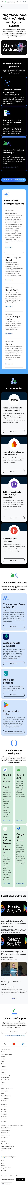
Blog (2, 1064)
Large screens (4, 1091)
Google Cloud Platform (6, 1168)
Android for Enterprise (6, 1054)
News (2, 1061)
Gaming (3, 1072)
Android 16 (3, 1109)
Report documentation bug (7, 1146)
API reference (4, 1132)
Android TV (3, 1100)
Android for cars (5, 1098)
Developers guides (5, 1130)
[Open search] (17, 2)
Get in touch (14, 1032)
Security (3, 1056)
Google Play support (6, 1148)
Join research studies (6, 1151)
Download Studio (5, 1135)
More (14, 998)
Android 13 (3, 1116)
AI (1, 6)
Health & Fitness (5, 1077)
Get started (20, 883)
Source (3, 1059)
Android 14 (3, 1114)
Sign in (24, 1)
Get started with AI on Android (13, 180)
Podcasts (3, 1066)
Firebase (3, 1165)
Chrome (3, 1163)
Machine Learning (5, 1075)
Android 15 (3, 1112)
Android (3, 1051)
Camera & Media (5, 1080)
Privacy (3, 1082)
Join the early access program (14, 731)
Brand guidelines (15, 1175)
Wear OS (3, 1093)
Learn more (8, 247)
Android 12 (3, 1119)
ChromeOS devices (5, 1096)
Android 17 (3, 1107)
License (8, 1175)
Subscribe (20, 1179)
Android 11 (3, 1121)
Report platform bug (6, 1144)
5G (2, 1084)
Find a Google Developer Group (15, 1035)
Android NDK (4, 1137)
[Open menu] (2, 2)
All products (4, 1170)
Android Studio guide (6, 1128)
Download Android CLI (11, 167)
